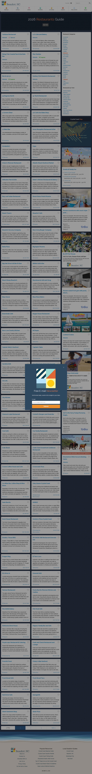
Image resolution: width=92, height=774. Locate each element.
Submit (46, 406)
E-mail (33, 399)
